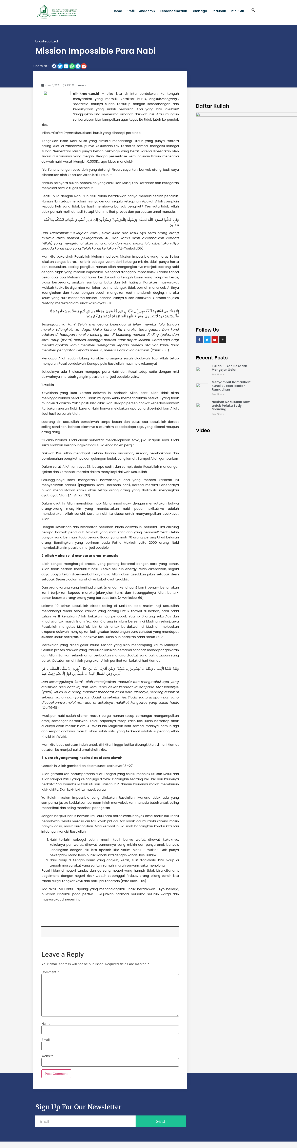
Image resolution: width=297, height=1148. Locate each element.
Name (45, 1023)
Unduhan (219, 11)
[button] (253, 10)
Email (45, 1039)
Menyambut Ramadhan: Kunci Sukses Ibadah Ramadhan (231, 386)
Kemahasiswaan (173, 11)
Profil (130, 11)
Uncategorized (46, 41)
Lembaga (199, 11)
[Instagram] (222, 339)
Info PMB (237, 11)
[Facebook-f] (199, 339)
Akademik (147, 11)
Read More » (218, 374)
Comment (50, 972)
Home (117, 11)
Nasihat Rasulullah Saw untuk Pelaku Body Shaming (231, 405)
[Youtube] (215, 339)
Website (47, 1055)
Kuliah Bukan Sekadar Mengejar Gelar (229, 368)
